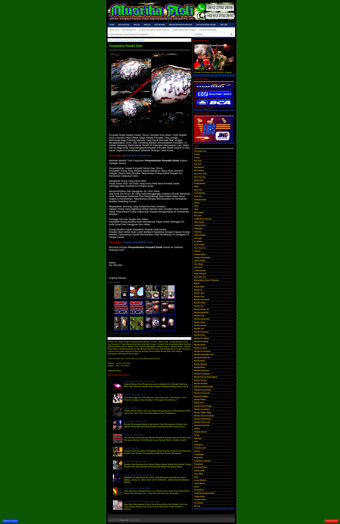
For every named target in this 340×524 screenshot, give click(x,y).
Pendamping (198, 454)
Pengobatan (141, 40)
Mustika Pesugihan (201, 396)
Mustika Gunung (200, 325)
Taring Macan (199, 490)
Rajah (196, 477)
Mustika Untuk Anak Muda (204, 416)
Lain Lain (223, 25)
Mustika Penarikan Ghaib (203, 387)
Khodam (197, 251)
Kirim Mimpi (198, 264)
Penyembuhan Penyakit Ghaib (125, 46)
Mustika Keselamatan (202, 351)
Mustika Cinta (199, 316)
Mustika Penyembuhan (121, 40)
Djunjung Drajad (200, 200)
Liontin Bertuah (200, 270)
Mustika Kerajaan (200, 348)
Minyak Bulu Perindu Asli (137, 155)
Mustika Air (198, 290)
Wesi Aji (137, 25)
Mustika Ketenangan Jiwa (203, 354)
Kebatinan (198, 232)
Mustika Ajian (199, 293)
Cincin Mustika (199, 193)
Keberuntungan (200, 235)
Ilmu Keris (198, 216)
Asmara (197, 158)
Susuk (196, 487)
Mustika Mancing (200, 364)
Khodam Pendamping (202, 258)
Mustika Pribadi (200, 400)
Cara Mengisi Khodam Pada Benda (139, 475)
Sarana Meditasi (200, 480)
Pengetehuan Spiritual (202, 461)
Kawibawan (198, 228)
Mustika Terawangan (202, 409)
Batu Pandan (199, 170)
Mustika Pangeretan (201, 370)
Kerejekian (198, 241)
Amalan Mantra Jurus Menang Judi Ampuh (142, 501)
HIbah (196, 209)
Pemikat (197, 451)
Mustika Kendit (199, 345)
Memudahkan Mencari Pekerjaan (206, 280)
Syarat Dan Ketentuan (207, 30)
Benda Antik (198, 180)
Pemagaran (132, 40)
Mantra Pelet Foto (131, 408)
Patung (196, 435)
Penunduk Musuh (200, 467)
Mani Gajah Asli (200, 277)
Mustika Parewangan (202, 374)
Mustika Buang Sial (201, 312)
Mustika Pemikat (200, 380)
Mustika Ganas (199, 322)
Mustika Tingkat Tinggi (202, 412)
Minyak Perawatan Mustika (180, 25)
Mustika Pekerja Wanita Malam (205, 377)
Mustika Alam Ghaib (201, 300)
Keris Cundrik (199, 245)
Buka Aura (198, 190)
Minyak (196, 283)
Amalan (147, 25)
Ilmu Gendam (199, 212)
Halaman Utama (10, 521)
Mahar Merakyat (200, 274)
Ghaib (196, 206)
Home (111, 25)
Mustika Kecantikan (201, 338)
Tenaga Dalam (199, 496)
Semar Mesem (199, 483)
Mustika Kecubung (201, 341)
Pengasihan (198, 458)
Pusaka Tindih (199, 471)
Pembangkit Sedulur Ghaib (135, 421)
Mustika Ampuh (200, 303)
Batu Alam (198, 161)
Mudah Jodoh (199, 287)
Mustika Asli (198, 306)
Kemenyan (198, 238)
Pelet (196, 441)
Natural (197, 429)
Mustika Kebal (199, 335)
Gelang (196, 203)
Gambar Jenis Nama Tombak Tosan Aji (154, 30)
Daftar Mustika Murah (206, 25)
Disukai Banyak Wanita (133, 435)
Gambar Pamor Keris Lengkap (184, 30)
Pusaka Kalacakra (131, 448)
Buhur (196, 187)
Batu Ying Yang (199, 177)
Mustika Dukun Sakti (202, 319)
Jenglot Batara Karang (202, 219)
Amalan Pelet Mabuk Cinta (137, 242)
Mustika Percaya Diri (202, 393)
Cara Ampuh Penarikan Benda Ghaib (139, 381)
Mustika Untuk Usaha (202, 422)
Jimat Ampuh (199, 222)
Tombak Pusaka (200, 499)
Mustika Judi (199, 328)
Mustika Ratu (199, 403)
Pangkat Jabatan (200, 432)
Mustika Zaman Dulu (201, 425)
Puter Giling (198, 474)
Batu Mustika (124, 25)
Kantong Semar (200, 225)
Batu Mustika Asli (129, 30)
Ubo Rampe (198, 503)
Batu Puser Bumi (200, 174)
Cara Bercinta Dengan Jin (135, 395)
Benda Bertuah (199, 183)
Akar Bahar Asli (200, 151)
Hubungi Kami (331, 521)
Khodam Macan (200, 254)
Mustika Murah (199, 367)
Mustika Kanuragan (201, 332)
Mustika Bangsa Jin (201, 309)
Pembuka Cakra (200, 448)
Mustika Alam (199, 296)
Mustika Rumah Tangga (203, 406)
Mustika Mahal (199, 361)
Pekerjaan (198, 438)
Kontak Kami (159, 25)
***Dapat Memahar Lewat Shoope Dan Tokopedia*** (128, 34)
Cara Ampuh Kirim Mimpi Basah (137, 488)
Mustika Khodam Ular (202, 358)
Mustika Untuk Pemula (202, 419)
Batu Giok (197, 164)
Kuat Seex (198, 267)
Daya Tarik (198, 196)
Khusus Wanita (199, 261)
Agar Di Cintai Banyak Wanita (136, 461)
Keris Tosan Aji (199, 248)
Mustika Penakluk (200, 383)
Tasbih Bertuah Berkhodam (204, 493)
